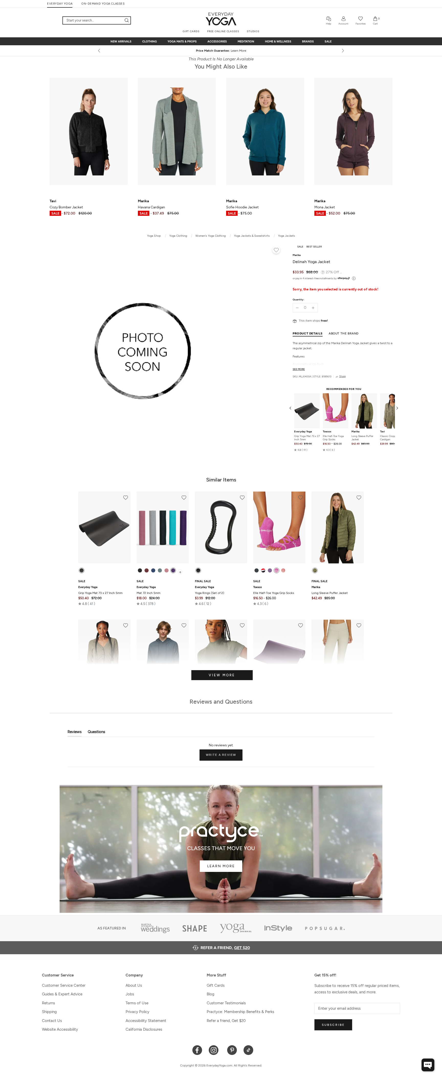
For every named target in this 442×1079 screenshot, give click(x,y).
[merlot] (147, 570)
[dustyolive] (315, 570)
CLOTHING (149, 41)
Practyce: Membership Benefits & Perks (240, 1011)
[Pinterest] (232, 1050)
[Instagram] (215, 1050)
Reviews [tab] (75, 733)
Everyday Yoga (303, 432)
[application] (428, 1065)
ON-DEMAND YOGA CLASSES (103, 3)
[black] (82, 570)
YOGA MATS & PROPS (182, 41)
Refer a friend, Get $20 (226, 1020)
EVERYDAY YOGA (59, 3)
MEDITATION (246, 41)
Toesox (327, 432)
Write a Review (224, 757)
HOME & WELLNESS (278, 41)
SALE (328, 41)
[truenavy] (153, 570)
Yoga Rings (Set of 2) (209, 590)
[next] (342, 50)
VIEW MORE (222, 675)
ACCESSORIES (217, 41)
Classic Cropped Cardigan (389, 438)
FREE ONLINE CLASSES (223, 31)
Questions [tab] (96, 733)
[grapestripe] (270, 570)
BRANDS (308, 41)
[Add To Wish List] (276, 250)
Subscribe (333, 1025)
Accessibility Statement (146, 1020)
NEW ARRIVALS (120, 41)
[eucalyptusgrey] (160, 570)
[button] (300, 450)
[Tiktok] (248, 1050)
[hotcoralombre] (283, 570)
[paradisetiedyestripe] (276, 570)
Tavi (382, 432)
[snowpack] (257, 570)
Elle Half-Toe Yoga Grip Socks (333, 438)
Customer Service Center (63, 985)
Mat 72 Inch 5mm (148, 590)
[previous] (99, 50)
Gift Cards (216, 985)
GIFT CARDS (191, 31)
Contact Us (52, 1020)
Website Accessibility (60, 1029)
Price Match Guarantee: (221, 50)
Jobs (130, 994)
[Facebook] (197, 1050)
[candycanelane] (263, 570)
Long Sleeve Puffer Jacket (362, 438)
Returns (48, 1003)
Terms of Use (137, 1003)
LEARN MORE (221, 866)
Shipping (49, 1011)
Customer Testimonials (226, 1003)
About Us (134, 985)
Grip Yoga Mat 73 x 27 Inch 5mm (307, 438)
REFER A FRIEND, (225, 947)
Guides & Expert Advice (62, 994)
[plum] (173, 570)
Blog (210, 994)
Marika (355, 432)
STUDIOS (253, 31)
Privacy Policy (137, 1011)
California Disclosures (144, 1029)
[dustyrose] (166, 570)
